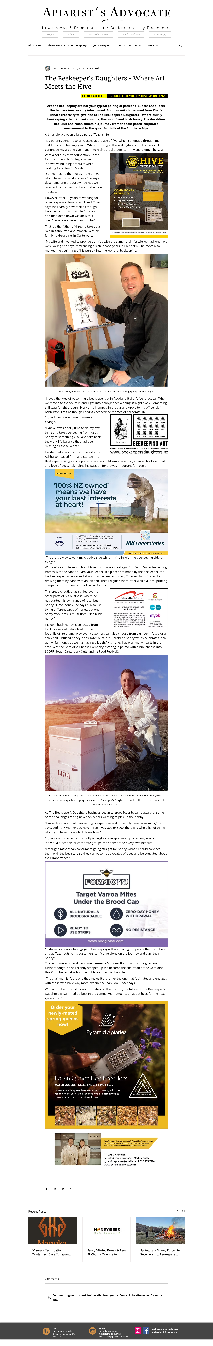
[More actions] (166, 68)
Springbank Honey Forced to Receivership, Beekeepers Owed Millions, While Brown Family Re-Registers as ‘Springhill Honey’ (160, 1252)
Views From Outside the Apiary (67, 45)
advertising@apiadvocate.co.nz (113, 1336)
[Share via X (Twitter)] (54, 1188)
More (151, 45)
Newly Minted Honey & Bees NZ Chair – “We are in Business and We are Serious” (106, 1252)
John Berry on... (102, 45)
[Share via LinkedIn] (62, 1188)
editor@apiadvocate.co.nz (111, 1331)
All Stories (34, 45)
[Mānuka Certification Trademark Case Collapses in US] (52, 1230)
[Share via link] (71, 1188)
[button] (180, 45)
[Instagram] (138, 1330)
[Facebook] (146, 1330)
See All (181, 1211)
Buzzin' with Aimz (130, 45)
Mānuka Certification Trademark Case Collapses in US (50, 1252)
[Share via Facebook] (46, 1188)
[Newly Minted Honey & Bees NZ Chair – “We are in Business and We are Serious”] (107, 1230)
